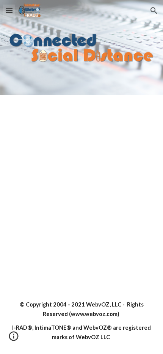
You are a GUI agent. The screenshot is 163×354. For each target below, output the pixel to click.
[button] (9, 10)
